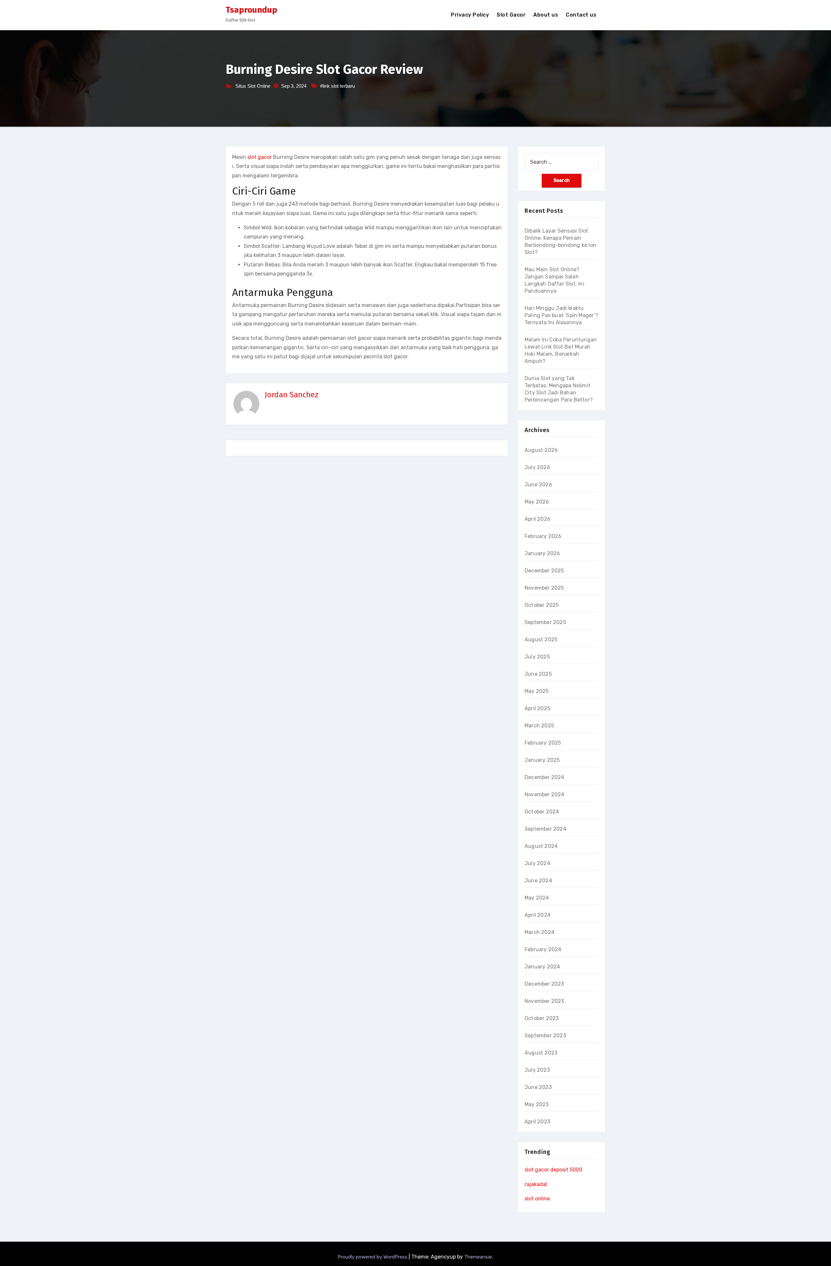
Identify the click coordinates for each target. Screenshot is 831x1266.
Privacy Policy (470, 15)
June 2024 (538, 880)
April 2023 (537, 1122)
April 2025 (537, 708)
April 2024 (538, 915)
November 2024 (544, 794)
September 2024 (545, 829)
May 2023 (537, 1104)
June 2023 (538, 1087)
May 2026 (537, 502)
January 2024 (542, 967)
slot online (537, 1199)
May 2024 (537, 898)
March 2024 (539, 932)
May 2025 (537, 691)
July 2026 (537, 467)
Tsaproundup (251, 10)
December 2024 (544, 777)
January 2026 (542, 553)
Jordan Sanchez (291, 394)
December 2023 (544, 984)
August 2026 (541, 450)
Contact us (581, 15)
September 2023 (545, 1035)
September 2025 (545, 622)
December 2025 (544, 571)
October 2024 (542, 812)
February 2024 (543, 949)
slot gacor (259, 157)
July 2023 (537, 1070)
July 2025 (537, 657)
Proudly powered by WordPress (373, 1257)
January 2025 (542, 760)
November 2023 (544, 1001)
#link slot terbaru (337, 86)
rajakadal (536, 1184)
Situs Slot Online (252, 86)
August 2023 (541, 1053)
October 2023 (542, 1018)
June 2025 (538, 674)
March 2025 (539, 726)
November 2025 (544, 588)
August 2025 (541, 639)
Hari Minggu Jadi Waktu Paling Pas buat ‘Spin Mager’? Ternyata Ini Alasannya (561, 315)
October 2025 (542, 605)
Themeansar (478, 1257)
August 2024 (541, 846)
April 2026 (538, 519)
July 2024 (537, 863)
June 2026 (538, 484)
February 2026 (543, 536)
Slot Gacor (511, 15)
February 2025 (543, 743)
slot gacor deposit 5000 (553, 1170)
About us (545, 15)
